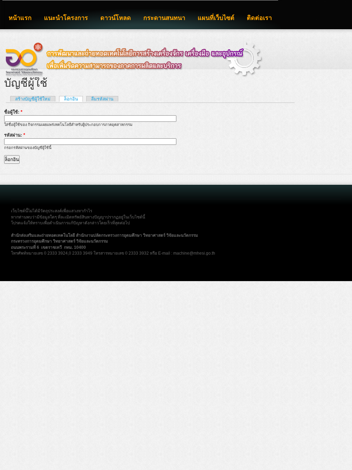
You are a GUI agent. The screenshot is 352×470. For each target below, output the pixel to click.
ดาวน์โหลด (115, 17)
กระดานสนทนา (164, 17)
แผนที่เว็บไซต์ (216, 17)
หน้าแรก (20, 17)
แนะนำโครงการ (66, 17)
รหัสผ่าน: (14, 135)
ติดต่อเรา (259, 17)
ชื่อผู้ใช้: (13, 112)
